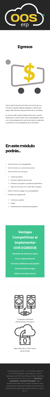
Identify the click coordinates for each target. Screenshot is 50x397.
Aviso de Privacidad (27, 381)
